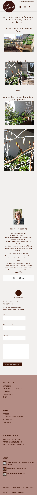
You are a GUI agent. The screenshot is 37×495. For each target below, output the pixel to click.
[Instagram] (14, 278)
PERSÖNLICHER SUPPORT (12, 442)
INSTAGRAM (7, 419)
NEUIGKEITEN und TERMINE (13, 417)
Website (5, 335)
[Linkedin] (23, 278)
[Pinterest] (20, 278)
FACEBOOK (7, 422)
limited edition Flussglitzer (16, 473)
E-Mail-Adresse (8, 325)
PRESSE (6, 414)
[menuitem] (20, 7)
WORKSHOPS (8, 394)
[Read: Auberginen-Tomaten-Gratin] (4, 469)
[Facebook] (17, 278)
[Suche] (20, 7)
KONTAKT (6, 392)
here (27, 61)
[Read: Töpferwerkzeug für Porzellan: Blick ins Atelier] (4, 463)
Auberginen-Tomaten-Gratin (16, 468)
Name (5, 314)
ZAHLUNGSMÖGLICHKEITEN (13, 445)
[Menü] (25, 7)
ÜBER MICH (7, 386)
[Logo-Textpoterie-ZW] (9, 6)
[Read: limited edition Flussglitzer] (4, 474)
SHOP (5, 397)
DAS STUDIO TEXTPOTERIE (13, 389)
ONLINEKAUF (16, 439)
